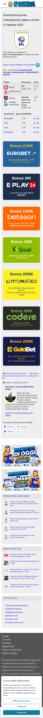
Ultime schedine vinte (12, 549)
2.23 (23, 132)
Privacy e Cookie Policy (12, 650)
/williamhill (8, 132)
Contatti (5, 636)
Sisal (6, 128)
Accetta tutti (21, 712)
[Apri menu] (5, 4)
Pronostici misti (11, 619)
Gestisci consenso (9, 653)
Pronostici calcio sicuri (14, 622)
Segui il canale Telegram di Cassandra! (19, 65)
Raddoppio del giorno (14, 612)
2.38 (23, 119)
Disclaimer (6, 643)
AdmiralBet (8, 119)
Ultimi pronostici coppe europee (16, 496)
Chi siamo (6, 640)
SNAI (6, 123)
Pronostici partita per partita (16, 605)
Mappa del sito (8, 646)
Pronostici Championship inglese (16, 373)
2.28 (23, 128)
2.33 (23, 123)
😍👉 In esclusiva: (21, 72)
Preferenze (21, 707)
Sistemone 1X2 (11, 616)
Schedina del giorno (13, 609)
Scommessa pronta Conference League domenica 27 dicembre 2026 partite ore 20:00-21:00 (24, 504)
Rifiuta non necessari (21, 701)
